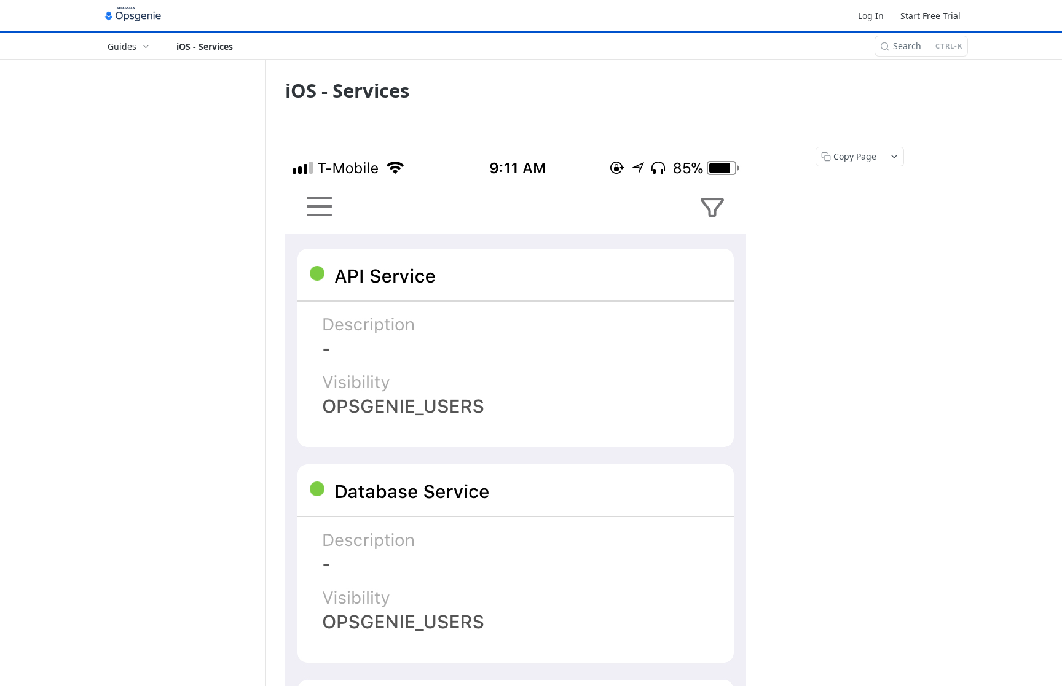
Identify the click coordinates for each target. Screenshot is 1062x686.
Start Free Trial (930, 15)
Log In (871, 15)
